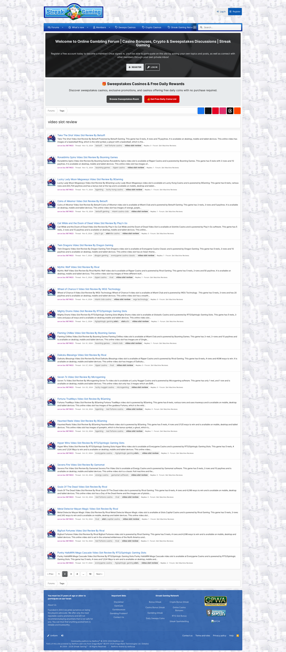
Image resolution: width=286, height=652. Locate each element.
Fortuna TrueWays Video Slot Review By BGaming (84, 398)
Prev (51, 574)
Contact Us (119, 617)
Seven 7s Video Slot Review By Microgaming (81, 377)
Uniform (54, 635)
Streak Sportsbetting (179, 621)
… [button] (83, 574)
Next (98, 574)
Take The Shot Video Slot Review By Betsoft (81, 135)
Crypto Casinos (153, 27)
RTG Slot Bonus (179, 616)
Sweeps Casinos (127, 27)
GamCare (118, 605)
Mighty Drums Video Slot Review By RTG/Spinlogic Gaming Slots (92, 311)
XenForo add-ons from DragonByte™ (87, 644)
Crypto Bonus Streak (179, 602)
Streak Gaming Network (183, 27)
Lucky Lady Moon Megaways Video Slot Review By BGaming (90, 179)
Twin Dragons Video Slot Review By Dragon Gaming (85, 245)
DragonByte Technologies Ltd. (128, 644)
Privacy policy (219, 635)
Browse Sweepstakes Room (124, 99)
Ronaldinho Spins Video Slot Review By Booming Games (87, 157)
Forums (55, 27)
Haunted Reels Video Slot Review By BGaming (82, 420)
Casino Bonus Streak (155, 607)
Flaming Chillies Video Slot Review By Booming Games (86, 332)
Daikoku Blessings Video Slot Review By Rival (81, 354)
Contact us (187, 635)
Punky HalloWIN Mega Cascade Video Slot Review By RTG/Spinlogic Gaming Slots (101, 552)
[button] (62, 27)
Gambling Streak (155, 613)
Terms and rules (202, 635)
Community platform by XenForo (97, 641)
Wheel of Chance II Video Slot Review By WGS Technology (88, 289)
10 (90, 574)
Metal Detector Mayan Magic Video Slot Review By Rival (87, 508)
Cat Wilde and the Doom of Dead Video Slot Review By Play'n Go (92, 223)
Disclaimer (119, 602)
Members (101, 27)
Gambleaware (118, 609)
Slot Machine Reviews (167, 146)
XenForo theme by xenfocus (123, 646)
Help (231, 635)
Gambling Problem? (119, 613)
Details (145, 644)
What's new (78, 27)
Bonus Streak (155, 602)
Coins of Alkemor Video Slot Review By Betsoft (82, 201)
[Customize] (63, 635)
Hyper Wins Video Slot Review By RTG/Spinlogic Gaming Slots (90, 442)
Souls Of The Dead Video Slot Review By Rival (82, 486)
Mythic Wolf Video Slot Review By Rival (78, 267)
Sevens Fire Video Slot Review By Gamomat (81, 464)
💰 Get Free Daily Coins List (161, 99)
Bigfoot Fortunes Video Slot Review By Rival (80, 530)
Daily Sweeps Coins (155, 618)
